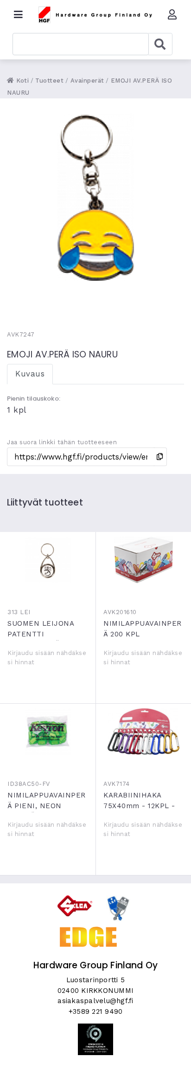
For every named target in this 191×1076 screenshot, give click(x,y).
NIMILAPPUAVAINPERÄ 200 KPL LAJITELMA (143, 560)
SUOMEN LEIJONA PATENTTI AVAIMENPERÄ (48, 560)
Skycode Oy (95, 1060)
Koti (21, 80)
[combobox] (81, 44)
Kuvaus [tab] (30, 373)
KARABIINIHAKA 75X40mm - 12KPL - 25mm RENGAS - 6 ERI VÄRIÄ (143, 731)
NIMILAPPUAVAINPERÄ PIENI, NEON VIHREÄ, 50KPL (48, 731)
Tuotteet (49, 80)
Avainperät (87, 80)
